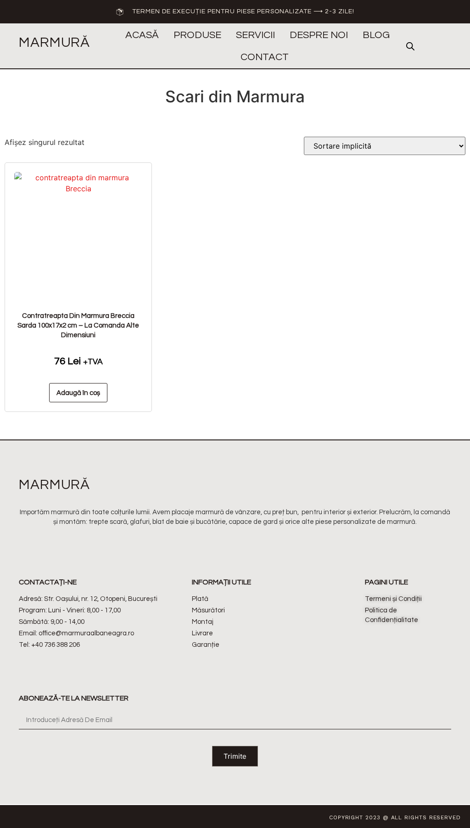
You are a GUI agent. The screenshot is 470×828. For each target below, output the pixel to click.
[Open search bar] (410, 46)
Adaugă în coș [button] (78, 392)
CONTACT (265, 57)
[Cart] (435, 46)
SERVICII (255, 35)
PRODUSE (197, 35)
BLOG (376, 35)
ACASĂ (142, 35)
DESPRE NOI (319, 35)
